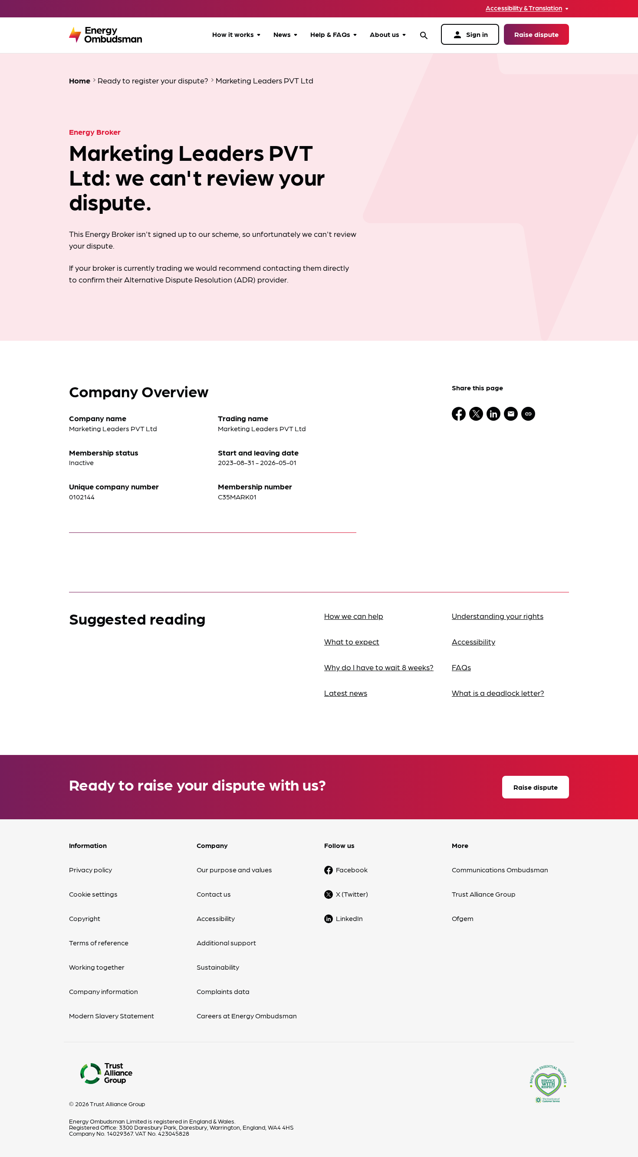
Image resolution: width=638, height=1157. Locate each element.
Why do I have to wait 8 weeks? (379, 667)
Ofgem (463, 918)
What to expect (351, 641)
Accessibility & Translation (524, 8)
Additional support (226, 942)
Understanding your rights (497, 616)
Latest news (345, 693)
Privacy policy (90, 869)
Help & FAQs (330, 34)
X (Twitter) (352, 893)
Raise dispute (536, 34)
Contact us (214, 893)
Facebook (352, 869)
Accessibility (473, 641)
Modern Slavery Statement (111, 1015)
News (282, 34)
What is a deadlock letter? (498, 693)
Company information (103, 991)
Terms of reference (98, 942)
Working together (97, 966)
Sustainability (218, 966)
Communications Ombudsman (500, 869)
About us (384, 34)
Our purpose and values (234, 869)
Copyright (84, 918)
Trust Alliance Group (484, 893)
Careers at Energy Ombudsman (247, 1015)
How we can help (353, 616)
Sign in (470, 35)
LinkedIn (349, 918)
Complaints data (223, 991)
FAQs (461, 667)
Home (79, 80)
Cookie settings (93, 893)
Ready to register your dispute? (153, 80)
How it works (233, 34)
